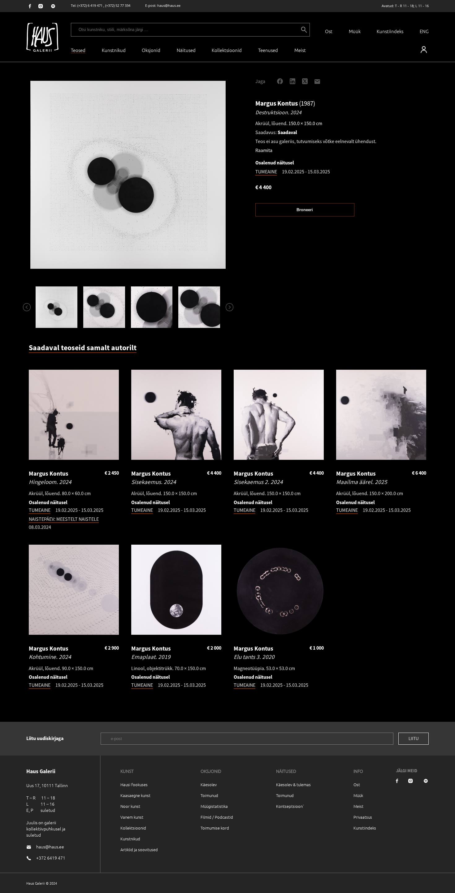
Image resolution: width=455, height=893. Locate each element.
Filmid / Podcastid (217, 817)
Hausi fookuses (134, 784)
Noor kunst (130, 806)
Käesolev (209, 784)
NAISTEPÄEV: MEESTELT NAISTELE (64, 519)
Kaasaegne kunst (135, 795)
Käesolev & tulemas (293, 784)
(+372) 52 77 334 (117, 5)
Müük (355, 31)
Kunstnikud (114, 50)
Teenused (268, 50)
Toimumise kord (215, 828)
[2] (104, 307)
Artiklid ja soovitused (139, 849)
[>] (227, 307)
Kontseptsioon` (290, 806)
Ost (328, 31)
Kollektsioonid (227, 50)
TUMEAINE (266, 171)
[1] (56, 307)
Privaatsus (362, 817)
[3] (152, 307)
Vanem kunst (131, 817)
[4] (199, 307)
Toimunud (209, 795)
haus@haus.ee (168, 5)
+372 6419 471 (50, 857)
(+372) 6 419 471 (89, 5)
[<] (24, 307)
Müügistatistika (214, 806)
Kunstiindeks (390, 31)
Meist (358, 806)
